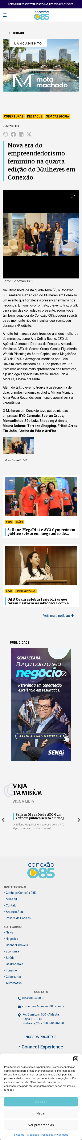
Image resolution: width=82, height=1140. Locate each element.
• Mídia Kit (10, 899)
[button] (76, 1059)
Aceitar (41, 1102)
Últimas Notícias (25, 591)
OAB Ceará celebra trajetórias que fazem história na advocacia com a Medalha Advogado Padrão (38, 601)
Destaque (34, 116)
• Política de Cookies (17, 918)
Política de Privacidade (25, 1134)
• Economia (11, 951)
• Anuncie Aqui (14, 911)
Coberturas (13, 116)
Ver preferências (41, 1125)
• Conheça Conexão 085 (20, 892)
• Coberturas (12, 976)
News (9, 522)
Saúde (19, 522)
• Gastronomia (13, 964)
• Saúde (9, 957)
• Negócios (11, 938)
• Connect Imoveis (16, 945)
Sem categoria (57, 116)
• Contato (10, 905)
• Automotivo (13, 983)
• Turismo (10, 970)
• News (8, 932)
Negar (41, 1113)
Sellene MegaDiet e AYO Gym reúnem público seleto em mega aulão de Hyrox (41, 532)
